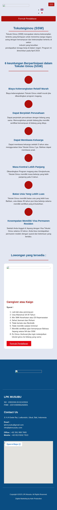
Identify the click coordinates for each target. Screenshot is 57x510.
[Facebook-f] (20, 382)
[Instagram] (28, 382)
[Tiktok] (36, 382)
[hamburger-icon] (51, 4)
